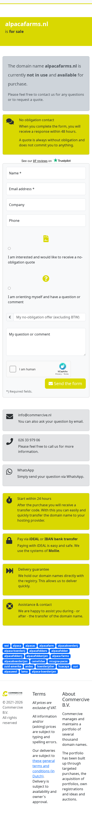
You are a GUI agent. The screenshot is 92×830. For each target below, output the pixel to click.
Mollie (54, 550)
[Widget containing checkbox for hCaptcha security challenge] (38, 369)
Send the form (67, 383)
